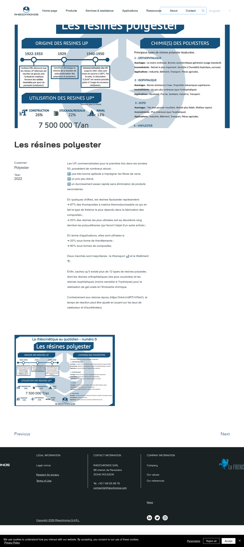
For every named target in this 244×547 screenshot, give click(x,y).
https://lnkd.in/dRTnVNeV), (127, 297)
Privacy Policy (12, 542)
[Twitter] (157, 517)
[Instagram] (165, 517)
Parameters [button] (193, 541)
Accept (228, 541)
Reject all (211, 541)
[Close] (240, 541)
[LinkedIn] (149, 517)
